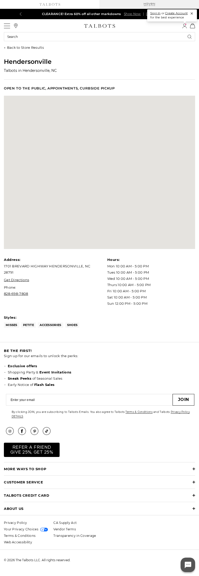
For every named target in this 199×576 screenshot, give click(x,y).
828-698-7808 (16, 294)
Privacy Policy (180, 412)
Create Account (176, 13)
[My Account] (184, 26)
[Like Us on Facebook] (24, 431)
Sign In (155, 13)
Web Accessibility (18, 542)
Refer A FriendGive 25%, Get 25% (31, 449)
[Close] (192, 13)
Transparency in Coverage (74, 536)
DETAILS (17, 416)
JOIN (183, 399)
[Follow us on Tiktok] (48, 431)
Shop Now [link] (132, 14)
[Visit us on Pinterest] (36, 431)
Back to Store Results (25, 47)
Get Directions (16, 280)
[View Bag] (192, 26)
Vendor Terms (64, 529)
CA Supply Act (65, 523)
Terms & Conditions (138, 412)
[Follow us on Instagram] (11, 431)
